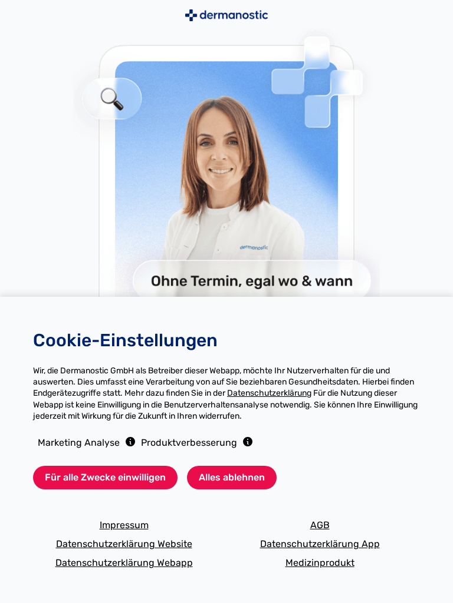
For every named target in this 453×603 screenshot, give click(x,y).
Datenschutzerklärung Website (124, 543)
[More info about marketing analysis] (130, 442)
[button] (128, 442)
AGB (320, 525)
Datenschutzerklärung (269, 393)
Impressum (124, 525)
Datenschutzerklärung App (320, 543)
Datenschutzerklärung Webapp (124, 562)
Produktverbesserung (189, 442)
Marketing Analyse (79, 442)
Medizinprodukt (319, 562)
